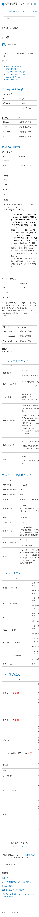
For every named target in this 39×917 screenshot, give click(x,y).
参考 (15, 227)
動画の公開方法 (7, 886)
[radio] (13, 846)
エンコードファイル (13, 77)
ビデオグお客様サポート (9, 11)
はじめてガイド (25, 11)
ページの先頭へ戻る (9, 864)
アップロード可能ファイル (16, 72)
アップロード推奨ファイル (16, 74)
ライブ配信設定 (12, 80)
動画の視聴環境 (12, 69)
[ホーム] (17, 5)
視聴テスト (6, 878)
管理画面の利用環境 (13, 67)
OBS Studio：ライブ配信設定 (13, 890)
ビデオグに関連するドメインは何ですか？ (17, 882)
